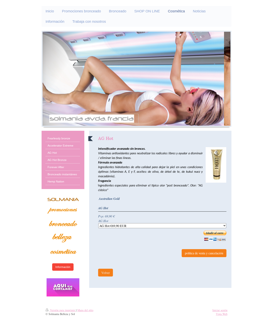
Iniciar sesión (219, 310)
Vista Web (221, 314)
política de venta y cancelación (204, 253)
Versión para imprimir (62, 310)
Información (62, 267)
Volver (105, 273)
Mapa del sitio (85, 310)
